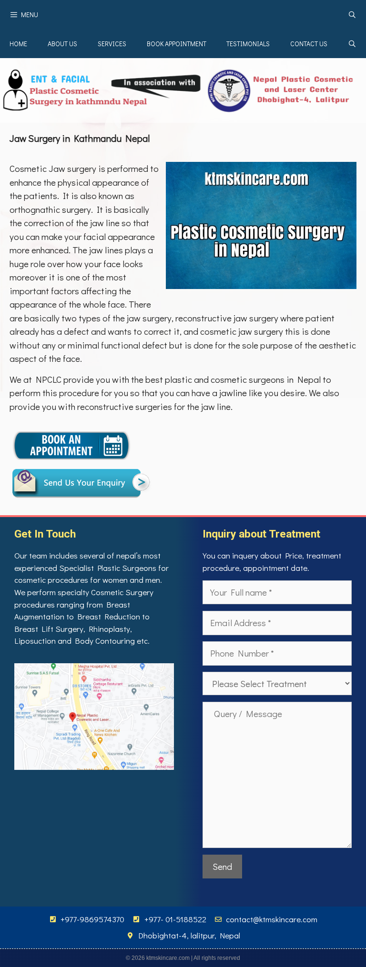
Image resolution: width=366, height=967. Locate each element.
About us (62, 43)
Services (112, 43)
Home (18, 43)
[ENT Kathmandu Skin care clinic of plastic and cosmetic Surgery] (183, 89)
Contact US (308, 43)
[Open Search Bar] (352, 14)
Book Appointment (176, 43)
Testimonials (248, 43)
